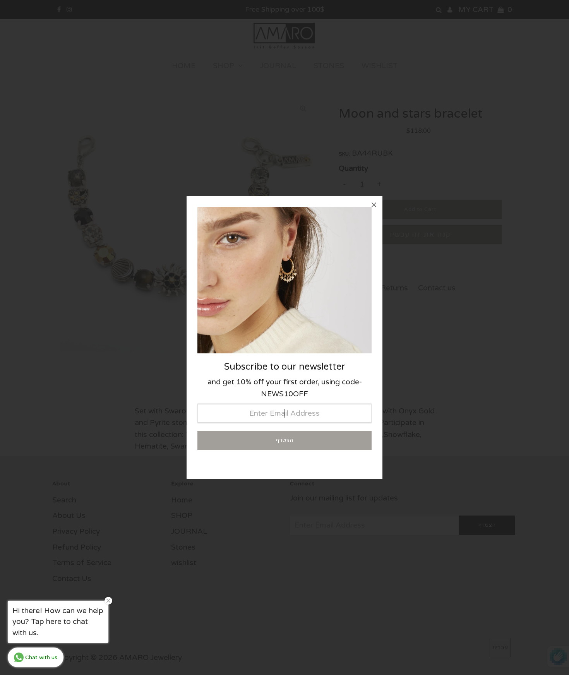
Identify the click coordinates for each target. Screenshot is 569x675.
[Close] (373, 204)
